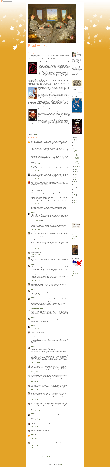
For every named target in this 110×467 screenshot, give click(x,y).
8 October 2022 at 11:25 (35, 306)
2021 (75, 181)
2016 (75, 189)
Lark (32, 205)
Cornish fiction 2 (75, 236)
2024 (75, 142)
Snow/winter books (75, 240)
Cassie (32, 422)
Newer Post (31, 453)
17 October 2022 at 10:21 (35, 432)
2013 (75, 194)
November (77, 148)
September (77, 166)
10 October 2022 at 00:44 (35, 362)
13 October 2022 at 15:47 (35, 381)
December (77, 147)
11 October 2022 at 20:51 (35, 371)
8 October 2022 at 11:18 (35, 280)
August (76, 168)
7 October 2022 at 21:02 (35, 210)
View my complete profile (76, 75)
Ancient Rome (74, 232)
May (75, 172)
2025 (75, 140)
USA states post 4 (75, 275)
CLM (32, 346)
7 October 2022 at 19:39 (35, 170)
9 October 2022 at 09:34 (35, 322)
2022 (75, 145)
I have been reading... (76, 158)
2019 (75, 184)
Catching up (76, 159)
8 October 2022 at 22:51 (35, 315)
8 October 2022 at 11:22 (35, 294)
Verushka (32, 434)
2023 (75, 144)
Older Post (67, 453)
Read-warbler (38, 45)
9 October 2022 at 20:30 (35, 328)
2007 (75, 203)
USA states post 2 (75, 271)
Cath (32, 231)
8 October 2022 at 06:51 (35, 229)
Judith (32, 336)
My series (74, 238)
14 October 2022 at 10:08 (35, 399)
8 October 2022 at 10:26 (35, 254)
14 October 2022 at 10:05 (35, 389)
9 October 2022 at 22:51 (35, 344)
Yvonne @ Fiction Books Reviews (37, 139)
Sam (32, 364)
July (75, 169)
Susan (32, 373)
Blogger (60, 464)
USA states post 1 (75, 269)
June (76, 171)
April (75, 174)
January (76, 179)
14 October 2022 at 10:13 (35, 410)
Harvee (32, 166)
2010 (75, 199)
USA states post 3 (75, 273)
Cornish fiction (74, 234)
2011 (75, 197)
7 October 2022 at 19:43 (35, 178)
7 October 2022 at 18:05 (35, 163)
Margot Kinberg (34, 172)
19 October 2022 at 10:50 (35, 438)
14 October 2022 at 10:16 (35, 419)
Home (49, 453)
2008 (75, 202)
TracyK (32, 180)
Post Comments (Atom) (51, 456)
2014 (75, 192)
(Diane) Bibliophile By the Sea (37, 308)
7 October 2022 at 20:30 (35, 203)
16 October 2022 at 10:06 (35, 426)
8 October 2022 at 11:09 (35, 262)
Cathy (32, 212)
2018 (75, 186)
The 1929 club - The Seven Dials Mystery (76, 153)
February (76, 177)
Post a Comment (33, 447)
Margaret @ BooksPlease (36, 220)
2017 (75, 187)
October (76, 150)
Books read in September (76, 163)
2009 (75, 200)
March (76, 176)
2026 (75, 139)
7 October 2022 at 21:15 (35, 218)
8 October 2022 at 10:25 (35, 248)
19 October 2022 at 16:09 (35, 445)
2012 (75, 195)
